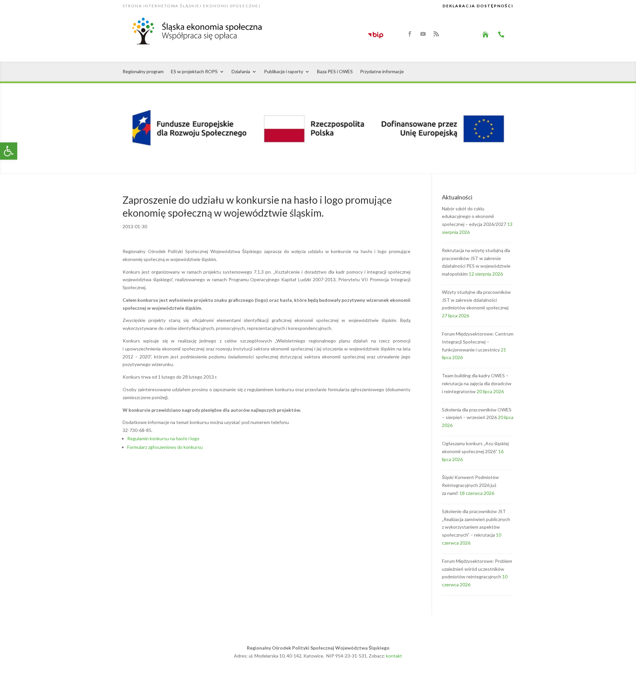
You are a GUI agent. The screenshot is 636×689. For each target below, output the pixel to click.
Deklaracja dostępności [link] (478, 5)
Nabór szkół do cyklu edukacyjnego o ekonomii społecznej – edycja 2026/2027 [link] (474, 216)
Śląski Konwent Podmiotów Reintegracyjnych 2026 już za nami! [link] (470, 485)
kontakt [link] (394, 656)
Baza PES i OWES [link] (335, 71)
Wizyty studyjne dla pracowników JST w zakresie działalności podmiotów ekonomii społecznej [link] (476, 300)
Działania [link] (241, 71)
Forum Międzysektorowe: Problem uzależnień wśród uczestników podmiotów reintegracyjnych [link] (477, 569)
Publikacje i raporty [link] (283, 71)
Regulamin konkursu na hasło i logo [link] (163, 438)
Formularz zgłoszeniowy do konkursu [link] (165, 447)
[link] (8, 151)
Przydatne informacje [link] (382, 71)
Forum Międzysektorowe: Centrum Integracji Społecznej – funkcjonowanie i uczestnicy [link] (477, 341)
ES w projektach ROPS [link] (194, 71)
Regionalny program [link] (143, 71)
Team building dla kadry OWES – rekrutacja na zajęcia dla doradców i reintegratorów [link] (476, 383)
